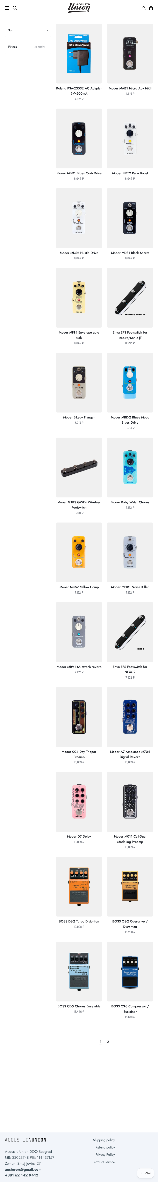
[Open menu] (4, 8)
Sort (10, 30)
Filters (26, 46)
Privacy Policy (105, 1154)
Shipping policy (104, 1140)
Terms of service (104, 1162)
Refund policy (105, 1147)
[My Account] (142, 8)
